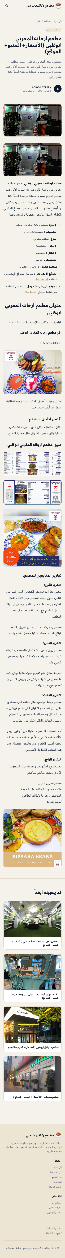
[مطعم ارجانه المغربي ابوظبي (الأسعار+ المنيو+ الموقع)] (32, 159)
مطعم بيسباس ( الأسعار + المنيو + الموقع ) (36, 1096)
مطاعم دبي (56, 1202)
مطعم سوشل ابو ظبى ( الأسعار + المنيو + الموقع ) (32, 1047)
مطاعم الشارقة (54, 1228)
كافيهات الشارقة (54, 1233)
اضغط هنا (31, 292)
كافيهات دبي (55, 1207)
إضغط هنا (42, 279)
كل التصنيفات (55, 1172)
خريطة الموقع (55, 1186)
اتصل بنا (57, 1181)
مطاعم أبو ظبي (43, 21)
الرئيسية (58, 21)
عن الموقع (57, 1176)
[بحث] (6, 5)
